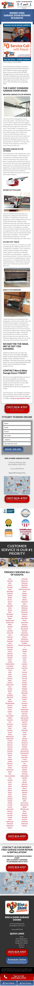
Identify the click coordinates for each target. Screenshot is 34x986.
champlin (9, 639)
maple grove (24, 581)
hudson (10, 771)
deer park (9, 678)
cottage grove (10, 668)
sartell (24, 728)
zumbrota (24, 825)
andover (10, 585)
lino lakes (10, 813)
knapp (10, 794)
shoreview (24, 740)
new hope (24, 630)
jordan (10, 782)
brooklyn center (10, 620)
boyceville (9, 616)
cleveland (9, 657)
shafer (24, 736)
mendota (24, 599)
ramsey (25, 680)
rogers (24, 701)
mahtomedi (10, 823)
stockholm (24, 771)
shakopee (24, 738)
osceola (24, 657)
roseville (24, 705)
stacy (24, 763)
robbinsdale (24, 693)
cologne (10, 661)
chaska (10, 643)
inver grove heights (10, 776)
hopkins (10, 765)
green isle (9, 742)
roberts (24, 695)
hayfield (10, 761)
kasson (10, 786)
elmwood (9, 707)
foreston (10, 726)
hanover (10, 755)
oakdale (24, 651)
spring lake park (24, 753)
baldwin (10, 597)
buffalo (10, 624)
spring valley (24, 757)
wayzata (24, 796)
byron (9, 628)
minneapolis (24, 606)
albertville (10, 581)
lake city (10, 796)
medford (24, 595)
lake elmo (9, 798)
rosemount (24, 703)
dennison (9, 682)
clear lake (10, 653)
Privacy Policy (4, 972)
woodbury (24, 815)
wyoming (24, 819)
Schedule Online (17, 960)
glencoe (10, 734)
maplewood (24, 587)
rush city (24, 707)
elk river (10, 701)
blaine (9, 612)
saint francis (24, 715)
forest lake (10, 724)
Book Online (13, 449)
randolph (24, 682)
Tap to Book (9, 983)
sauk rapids (24, 730)
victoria (25, 780)
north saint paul (24, 641)
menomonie (25, 601)
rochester (24, 697)
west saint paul (25, 805)
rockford (24, 699)
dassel (10, 674)
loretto (10, 819)
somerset (24, 746)
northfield (24, 643)
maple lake (24, 583)
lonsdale (10, 817)
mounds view (24, 622)
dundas (10, 691)
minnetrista (24, 610)
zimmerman (25, 821)
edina (10, 699)
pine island (24, 668)
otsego (25, 661)
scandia (25, 734)
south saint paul (24, 751)
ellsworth (10, 705)
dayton (10, 676)
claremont (10, 649)
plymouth (24, 672)
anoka (10, 589)
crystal (10, 670)
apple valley (10, 591)
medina (25, 597)
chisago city (10, 645)
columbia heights (9, 664)
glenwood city (10, 736)
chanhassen (10, 641)
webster (24, 798)
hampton (9, 753)
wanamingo (25, 786)
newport (24, 637)
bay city (10, 599)
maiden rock (10, 825)
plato (24, 670)
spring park (24, 755)
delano (10, 680)
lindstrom (9, 811)
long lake (9, 815)
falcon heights (10, 715)
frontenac (9, 730)
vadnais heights (24, 776)
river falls (24, 691)
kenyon (10, 788)
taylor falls (24, 773)
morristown (25, 618)
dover (10, 686)
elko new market (10, 703)
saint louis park (25, 717)
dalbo (10, 672)
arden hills (10, 593)
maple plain (25, 585)
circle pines (10, 647)
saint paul (24, 722)
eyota (9, 713)
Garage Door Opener (21, 943)
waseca (25, 788)
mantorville (24, 579)
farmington (10, 720)
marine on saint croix (24, 589)
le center (9, 805)
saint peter (24, 724)
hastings (10, 759)
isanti (10, 778)
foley (10, 722)
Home (21, 936)
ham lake (9, 746)
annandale (10, 587)
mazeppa (24, 593)
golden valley (9, 738)
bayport (10, 601)
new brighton (24, 626)
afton (9, 579)
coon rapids (10, 666)
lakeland (10, 800)
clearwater (10, 655)
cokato (10, 659)
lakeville (10, 802)
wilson (24, 811)
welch (24, 800)
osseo (24, 659)
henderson (10, 763)
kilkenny (10, 790)
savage (24, 732)
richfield (24, 686)
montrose (24, 616)
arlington (10, 595)
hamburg (10, 749)
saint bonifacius (25, 709)
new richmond (24, 635)
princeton (24, 676)
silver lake (24, 744)
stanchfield (24, 765)
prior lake (24, 678)
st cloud (24, 759)
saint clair (24, 713)
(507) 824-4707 (17, 408)
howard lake (10, 769)
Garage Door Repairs (21, 941)
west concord (24, 802)
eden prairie (10, 697)
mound (24, 620)
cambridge (10, 630)
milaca (24, 603)
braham (10, 618)
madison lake (9, 821)
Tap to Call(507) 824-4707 (18, 977)
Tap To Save (26, 983)
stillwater (24, 769)
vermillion (24, 778)
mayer (24, 591)
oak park (24, 649)
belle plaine (10, 606)
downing (10, 688)
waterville (24, 792)
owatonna (24, 664)
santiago (24, 726)
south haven (24, 749)
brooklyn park (10, 622)
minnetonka (25, 608)
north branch (24, 639)
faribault (10, 717)
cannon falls (10, 632)
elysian (10, 709)
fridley (10, 728)
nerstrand (24, 624)
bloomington (10, 614)
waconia (24, 782)
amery (10, 583)
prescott (24, 674)
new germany (24, 628)
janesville (9, 780)
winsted (24, 813)
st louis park (24, 761)
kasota (10, 784)
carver (10, 635)
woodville (24, 817)
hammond (10, 751)
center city (10, 637)
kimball (10, 792)
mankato (10, 827)
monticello (24, 614)
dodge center (10, 684)
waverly (24, 794)
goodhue (9, 740)
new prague (25, 632)
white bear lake (24, 809)
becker (10, 603)
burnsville (9, 626)
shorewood (25, 742)
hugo (10, 773)
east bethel (10, 695)
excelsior (10, 711)
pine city (24, 666)
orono (24, 653)
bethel (10, 608)
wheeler (24, 807)
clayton (10, 651)
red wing (24, 684)
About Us (21, 945)
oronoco (24, 655)
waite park (24, 784)
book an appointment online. (20, 398)
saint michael (24, 720)
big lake (10, 610)
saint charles (24, 711)
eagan (9, 693)
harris (9, 757)
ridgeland (24, 688)
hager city (10, 744)
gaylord (10, 732)
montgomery (24, 612)
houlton (10, 767)
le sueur (10, 807)
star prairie (24, 767)
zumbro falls (24, 823)
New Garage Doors (21, 939)
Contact (21, 947)
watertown (24, 790)
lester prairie (10, 809)
